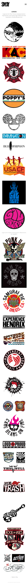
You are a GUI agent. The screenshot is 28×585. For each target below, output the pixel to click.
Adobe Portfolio (16, 582)
